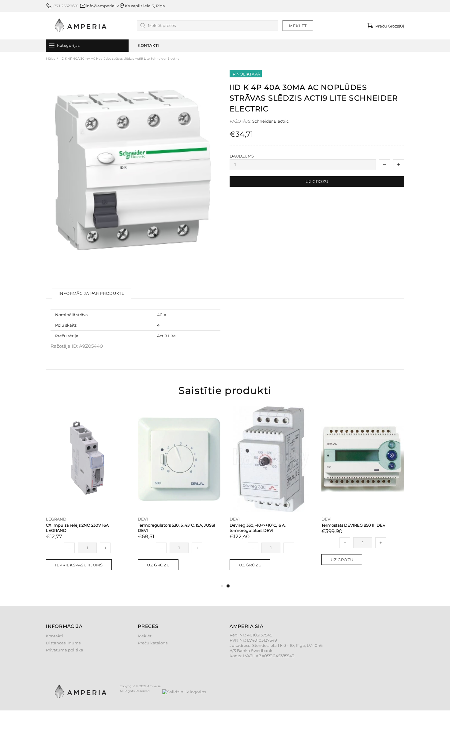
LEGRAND (56, 519)
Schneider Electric (270, 121)
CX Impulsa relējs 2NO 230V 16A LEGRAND (77, 528)
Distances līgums (63, 642)
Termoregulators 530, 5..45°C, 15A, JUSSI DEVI (176, 528)
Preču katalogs (152, 642)
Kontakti (54, 635)
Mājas (50, 59)
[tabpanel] (271, 494)
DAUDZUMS (242, 156)
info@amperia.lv (102, 5)
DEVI (143, 519)
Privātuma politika (64, 649)
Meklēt (145, 635)
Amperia (80, 26)
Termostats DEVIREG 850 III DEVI (354, 525)
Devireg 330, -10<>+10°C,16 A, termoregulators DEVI (258, 528)
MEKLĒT (298, 25)
